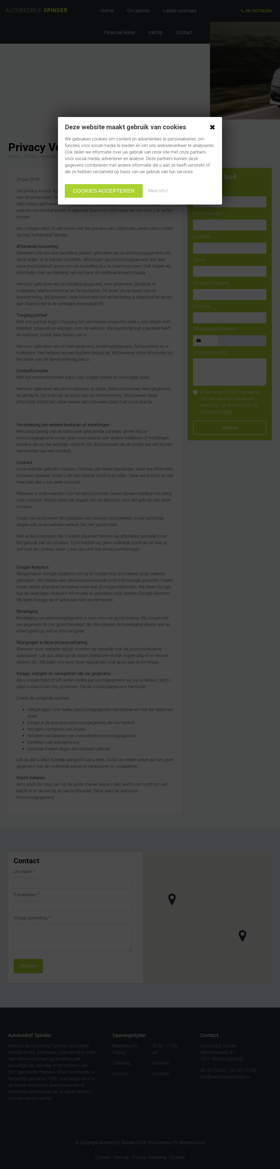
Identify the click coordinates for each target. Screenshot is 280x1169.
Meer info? (158, 190)
